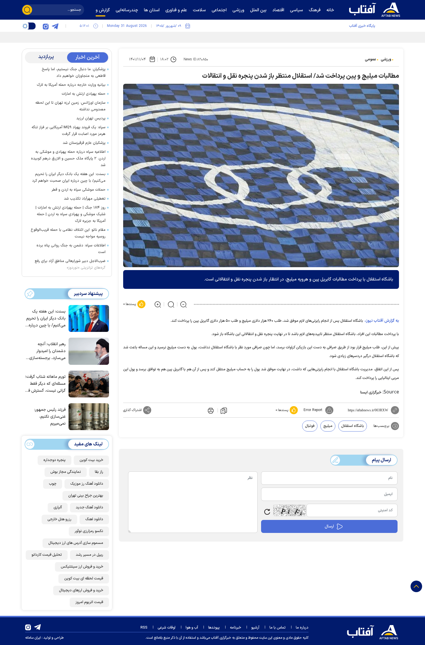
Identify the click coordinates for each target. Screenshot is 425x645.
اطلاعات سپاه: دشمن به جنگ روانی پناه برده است (71, 249)
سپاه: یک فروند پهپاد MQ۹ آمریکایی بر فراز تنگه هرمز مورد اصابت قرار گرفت (69, 130)
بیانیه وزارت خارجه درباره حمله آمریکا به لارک (71, 85)
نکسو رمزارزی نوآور (89, 531)
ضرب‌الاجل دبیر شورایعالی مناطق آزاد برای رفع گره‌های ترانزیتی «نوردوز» (70, 264)
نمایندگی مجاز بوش (65, 472)
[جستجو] (27, 10)
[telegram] (54, 26)
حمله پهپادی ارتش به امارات (84, 94)
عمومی (370, 59)
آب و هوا (192, 628)
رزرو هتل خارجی (59, 519)
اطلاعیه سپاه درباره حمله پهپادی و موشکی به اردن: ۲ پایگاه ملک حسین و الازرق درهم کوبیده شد (68, 158)
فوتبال (310, 426)
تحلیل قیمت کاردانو (47, 555)
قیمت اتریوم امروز (89, 602)
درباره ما (302, 628)
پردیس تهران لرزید (91, 118)
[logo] (375, 9)
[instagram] (46, 26)
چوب (52, 484)
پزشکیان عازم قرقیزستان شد (84, 143)
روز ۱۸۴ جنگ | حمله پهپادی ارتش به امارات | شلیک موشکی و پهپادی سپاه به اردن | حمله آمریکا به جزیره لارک (71, 214)
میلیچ (327, 426)
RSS (144, 628)
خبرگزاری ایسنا (370, 392)
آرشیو (255, 628)
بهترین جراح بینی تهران (85, 496)
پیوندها (214, 628)
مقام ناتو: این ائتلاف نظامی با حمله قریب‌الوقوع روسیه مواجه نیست (68, 233)
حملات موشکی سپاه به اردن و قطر (78, 190)
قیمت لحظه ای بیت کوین (83, 578)
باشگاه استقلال (352, 426)
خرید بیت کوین (91, 460)
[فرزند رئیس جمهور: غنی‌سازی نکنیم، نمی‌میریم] (87, 416)
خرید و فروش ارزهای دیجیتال (81, 590)
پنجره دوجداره (54, 460)
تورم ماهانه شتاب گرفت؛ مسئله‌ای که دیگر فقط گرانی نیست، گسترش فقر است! (45, 384)
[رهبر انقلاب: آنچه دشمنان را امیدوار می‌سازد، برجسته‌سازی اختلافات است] (87, 350)
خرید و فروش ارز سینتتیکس (82, 567)
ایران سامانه (33, 637)
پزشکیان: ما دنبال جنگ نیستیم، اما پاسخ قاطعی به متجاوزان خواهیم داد (74, 72)
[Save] (223, 410)
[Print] (210, 410)
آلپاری (57, 507)
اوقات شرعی (166, 628)
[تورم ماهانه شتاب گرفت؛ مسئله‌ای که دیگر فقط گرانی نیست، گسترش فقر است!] (87, 383)
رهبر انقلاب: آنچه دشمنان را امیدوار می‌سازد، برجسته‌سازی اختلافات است (47, 351)
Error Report (313, 410)
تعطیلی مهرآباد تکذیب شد (85, 199)
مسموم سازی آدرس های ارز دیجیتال (75, 543)
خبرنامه (235, 628)
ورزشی (386, 59)
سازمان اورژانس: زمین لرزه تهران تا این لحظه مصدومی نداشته (70, 106)
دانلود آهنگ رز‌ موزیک (86, 484)
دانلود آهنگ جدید (89, 507)
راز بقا (99, 472)
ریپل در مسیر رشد (89, 555)
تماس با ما (277, 628)
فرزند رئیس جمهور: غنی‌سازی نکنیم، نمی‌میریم (50, 417)
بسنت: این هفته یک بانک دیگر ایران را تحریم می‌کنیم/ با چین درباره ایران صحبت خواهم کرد (69, 177)
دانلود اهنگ (94, 519)
